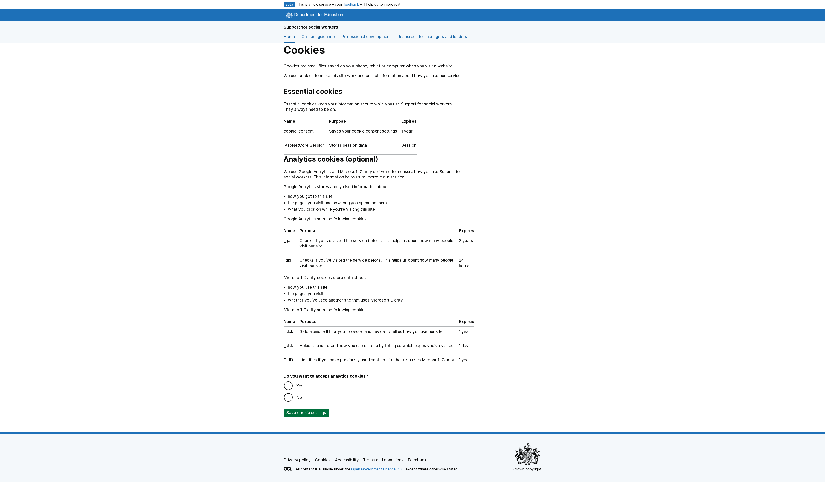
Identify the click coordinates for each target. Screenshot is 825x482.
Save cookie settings (306, 412)
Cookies (323, 460)
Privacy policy (297, 460)
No (299, 397)
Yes (299, 385)
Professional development (366, 36)
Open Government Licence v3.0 (377, 469)
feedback (351, 4)
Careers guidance (318, 36)
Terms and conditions (383, 460)
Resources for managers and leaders (432, 36)
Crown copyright (527, 469)
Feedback (417, 460)
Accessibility (347, 460)
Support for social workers (311, 27)
